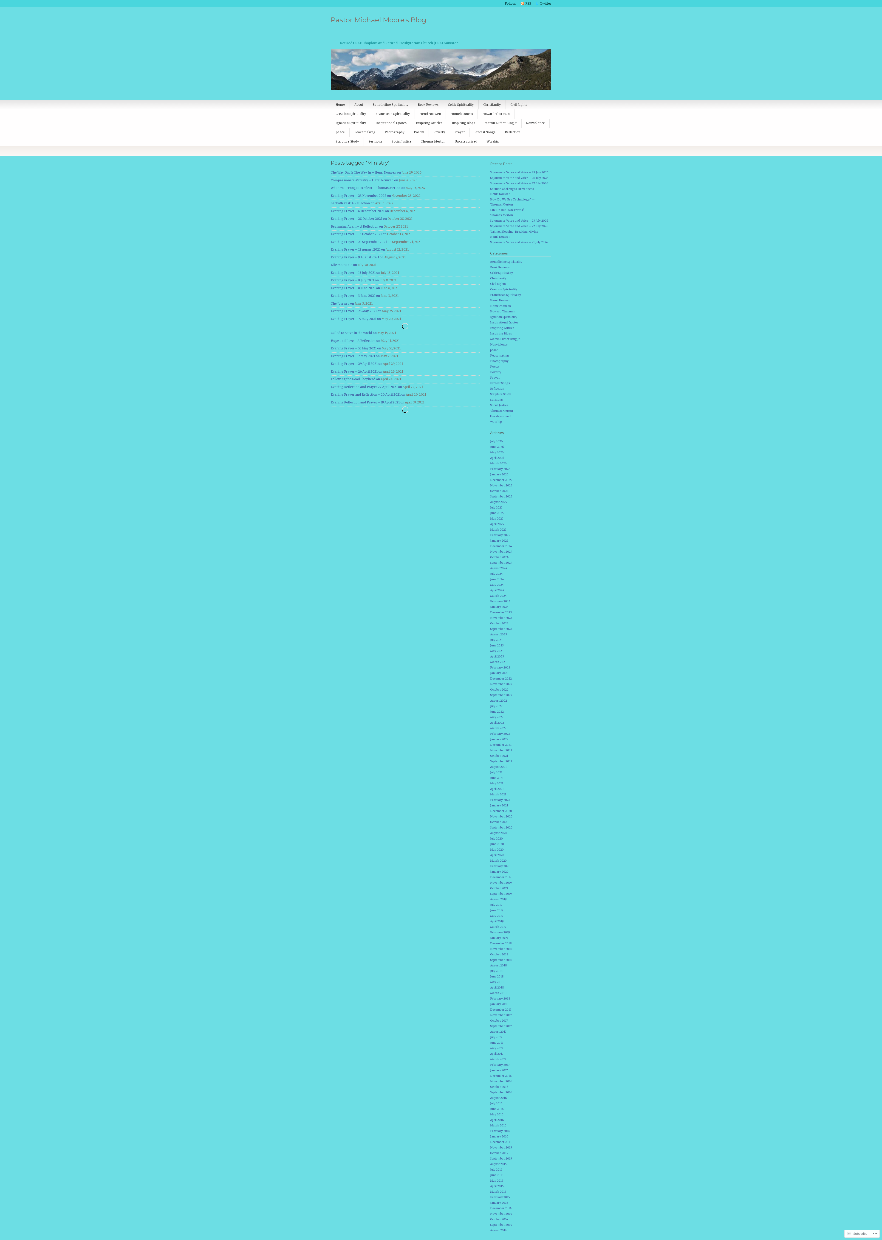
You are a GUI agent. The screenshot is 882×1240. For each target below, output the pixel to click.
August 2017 (498, 1031)
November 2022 (501, 684)
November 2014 (501, 1213)
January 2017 (499, 1070)
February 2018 (500, 998)
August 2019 (498, 899)
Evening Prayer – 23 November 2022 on (361, 196)
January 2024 (499, 607)
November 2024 (501, 551)
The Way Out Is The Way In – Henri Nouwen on (366, 172)
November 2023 (501, 618)
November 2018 (501, 949)
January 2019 (499, 938)
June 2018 (497, 976)
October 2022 (499, 689)
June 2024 (497, 579)
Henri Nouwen (430, 114)
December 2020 (501, 811)
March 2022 (498, 728)
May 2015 (496, 1180)
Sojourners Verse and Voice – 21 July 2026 (519, 242)
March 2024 (498, 595)
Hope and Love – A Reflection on (355, 341)
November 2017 (501, 1015)
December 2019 (501, 877)
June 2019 (496, 910)
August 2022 (498, 700)
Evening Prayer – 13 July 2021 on (355, 273)
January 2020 (499, 871)
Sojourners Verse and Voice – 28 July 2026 (519, 178)
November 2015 (501, 1147)
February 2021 (500, 800)
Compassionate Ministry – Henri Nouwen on (364, 180)
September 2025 (501, 496)
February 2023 (500, 667)
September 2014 (501, 1224)
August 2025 (498, 502)
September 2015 (501, 1158)
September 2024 (501, 562)
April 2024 (497, 590)
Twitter (545, 4)
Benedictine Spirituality (390, 105)
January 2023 (499, 673)
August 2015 (498, 1164)
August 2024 (498, 568)
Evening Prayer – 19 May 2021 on (356, 319)
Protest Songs (484, 132)
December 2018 (501, 943)
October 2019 (499, 888)
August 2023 (498, 634)
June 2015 (496, 1175)
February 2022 (500, 733)
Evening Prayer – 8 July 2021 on (355, 280)
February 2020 (500, 866)
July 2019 (496, 904)
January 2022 (499, 739)
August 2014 (498, 1230)
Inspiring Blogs (463, 123)
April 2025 (497, 524)
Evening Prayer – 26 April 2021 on (356, 372)
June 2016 (497, 1109)
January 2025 (499, 540)
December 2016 (501, 1075)
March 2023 (498, 662)
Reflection (512, 132)
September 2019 (501, 893)
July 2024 (496, 573)
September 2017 (501, 1026)
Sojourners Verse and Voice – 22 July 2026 (519, 226)
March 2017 (498, 1059)
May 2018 (496, 982)
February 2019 (500, 932)
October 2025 (499, 491)
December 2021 (501, 744)
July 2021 (496, 772)
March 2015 (498, 1191)
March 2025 (498, 529)
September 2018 (501, 960)
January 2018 (499, 1004)
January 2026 (499, 474)
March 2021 (498, 794)
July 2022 (496, 706)
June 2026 (497, 447)
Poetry (419, 132)
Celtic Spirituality (461, 105)
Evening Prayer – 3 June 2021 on (355, 296)
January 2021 (499, 805)
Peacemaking (364, 132)
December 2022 (501, 678)
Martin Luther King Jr (501, 123)
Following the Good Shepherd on (355, 379)
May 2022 (496, 717)
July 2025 (496, 507)
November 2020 (501, 816)
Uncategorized (466, 141)
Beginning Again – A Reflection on (357, 227)
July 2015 (496, 1169)
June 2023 (497, 645)
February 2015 (500, 1197)
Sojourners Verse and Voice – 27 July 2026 (519, 183)
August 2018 (498, 965)
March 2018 (498, 993)
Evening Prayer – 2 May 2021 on (355, 356)
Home (340, 105)
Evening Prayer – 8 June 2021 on (355, 288)
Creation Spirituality (351, 114)
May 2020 (497, 849)
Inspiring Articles (429, 123)
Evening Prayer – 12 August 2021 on (358, 249)
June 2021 (496, 778)
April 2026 (497, 458)
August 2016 (498, 1098)
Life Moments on (344, 265)
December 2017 (500, 1009)
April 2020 (497, 855)
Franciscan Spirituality (393, 114)
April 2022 (497, 722)
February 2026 (500, 469)
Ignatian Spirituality (351, 123)
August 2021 (498, 767)
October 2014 (499, 1219)
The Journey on (342, 304)
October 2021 (499, 755)
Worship (493, 141)
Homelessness (461, 114)
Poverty (439, 132)
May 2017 (496, 1048)
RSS (528, 4)
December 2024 (501, 546)
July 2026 (496, 441)
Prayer (460, 132)
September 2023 (501, 629)
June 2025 (497, 513)
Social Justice (401, 141)
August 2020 (498, 833)
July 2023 (496, 640)
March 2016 (498, 1125)
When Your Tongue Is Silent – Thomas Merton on (368, 188)
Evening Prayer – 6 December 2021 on (360, 211)
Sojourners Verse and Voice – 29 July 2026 (519, 172)
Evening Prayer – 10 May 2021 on (356, 348)
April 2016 (497, 1120)
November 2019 (501, 882)
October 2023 (499, 623)
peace (340, 132)
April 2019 (497, 921)
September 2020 (501, 827)
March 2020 (498, 860)
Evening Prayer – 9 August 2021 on (357, 257)
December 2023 (501, 612)
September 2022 (501, 695)
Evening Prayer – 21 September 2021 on (361, 242)
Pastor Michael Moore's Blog (378, 20)
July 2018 (496, 971)
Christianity (492, 105)
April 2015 (497, 1186)
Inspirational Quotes (391, 123)
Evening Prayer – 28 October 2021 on (359, 219)
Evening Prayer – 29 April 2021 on (356, 364)
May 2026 (497, 452)
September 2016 (501, 1092)
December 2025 (501, 480)
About (358, 105)
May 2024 (497, 584)
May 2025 (496, 518)
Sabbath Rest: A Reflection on (352, 203)
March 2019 (498, 927)
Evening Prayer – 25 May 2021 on (356, 311)
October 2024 (499, 557)
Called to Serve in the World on (354, 333)
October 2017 (499, 1020)
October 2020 (499, 822)
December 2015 (501, 1142)
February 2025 (500, 535)
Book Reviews (428, 105)
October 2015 (499, 1153)
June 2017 (496, 1042)
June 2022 (497, 711)
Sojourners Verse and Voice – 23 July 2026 (519, 220)
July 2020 (496, 838)
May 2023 (496, 651)
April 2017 (496, 1053)
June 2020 (497, 844)
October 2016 (499, 1087)
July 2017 (496, 1037)
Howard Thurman (496, 114)
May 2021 (496, 783)
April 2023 (497, 656)
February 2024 (500, 601)
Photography (394, 132)
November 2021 (501, 750)
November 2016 (501, 1081)
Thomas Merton (433, 141)
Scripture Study (347, 141)
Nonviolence (535, 123)
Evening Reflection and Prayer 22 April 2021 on (366, 387)
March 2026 (498, 463)
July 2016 (496, 1103)
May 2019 (496, 915)
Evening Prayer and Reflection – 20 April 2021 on (368, 395)
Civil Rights (518, 105)
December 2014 (501, 1208)
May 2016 (496, 1114)
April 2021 (497, 789)
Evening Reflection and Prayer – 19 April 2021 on (367, 402)
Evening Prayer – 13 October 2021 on (358, 234)
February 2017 (500, 1064)
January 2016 (499, 1136)
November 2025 (501, 485)
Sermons (375, 141)
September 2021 (501, 761)
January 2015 (499, 1202)
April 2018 (497, 987)
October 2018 (499, 954)
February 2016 (500, 1131)
